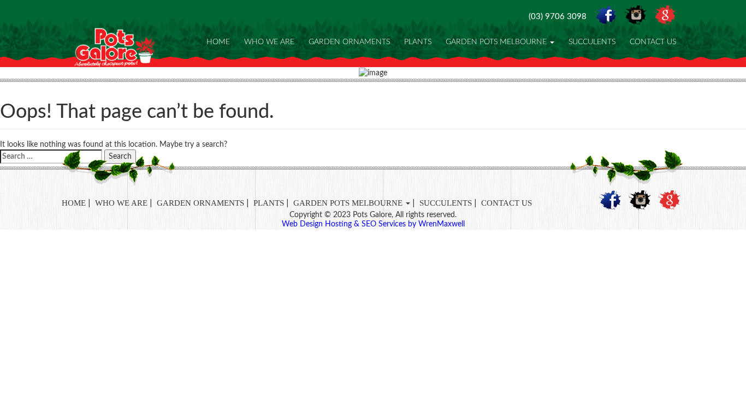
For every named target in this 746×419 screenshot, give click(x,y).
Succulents (592, 42)
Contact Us (653, 42)
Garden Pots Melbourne (497, 42)
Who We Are (269, 42)
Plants (417, 42)
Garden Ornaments (349, 42)
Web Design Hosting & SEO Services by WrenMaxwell (373, 224)
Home (218, 42)
